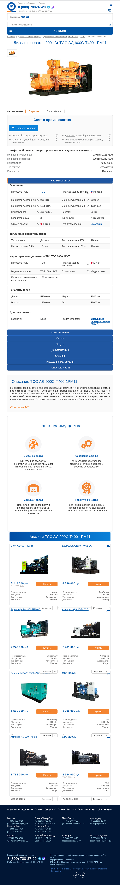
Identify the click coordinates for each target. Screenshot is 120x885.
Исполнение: (18, 799)
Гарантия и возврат (87, 809)
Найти (110, 24)
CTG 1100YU (69, 673)
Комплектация (60, 332)
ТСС (42, 192)
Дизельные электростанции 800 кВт (100, 321)
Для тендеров (105, 809)
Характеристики (60, 180)
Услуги (60, 344)
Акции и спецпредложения (20, 809)
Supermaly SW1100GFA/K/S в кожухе (30, 673)
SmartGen (96, 224)
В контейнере (54, 111)
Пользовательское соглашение (93, 869)
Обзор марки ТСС (20, 407)
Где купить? (50, 809)
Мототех (11, 7)
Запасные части (60, 367)
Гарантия (17, 139)
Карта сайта (56, 871)
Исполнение (15, 111)
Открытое (34, 111)
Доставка (70, 135)
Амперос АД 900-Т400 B (24, 737)
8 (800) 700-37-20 (32, 7)
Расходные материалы (60, 361)
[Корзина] (109, 10)
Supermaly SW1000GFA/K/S (26, 609)
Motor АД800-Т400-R (22, 546)
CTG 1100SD (69, 737)
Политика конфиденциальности (64, 869)
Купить (47, 584)
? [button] (56, 135)
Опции (60, 338)
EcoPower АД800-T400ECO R (78, 546)
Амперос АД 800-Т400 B (75, 609)
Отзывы (60, 355)
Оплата (61, 809)
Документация (60, 350)
